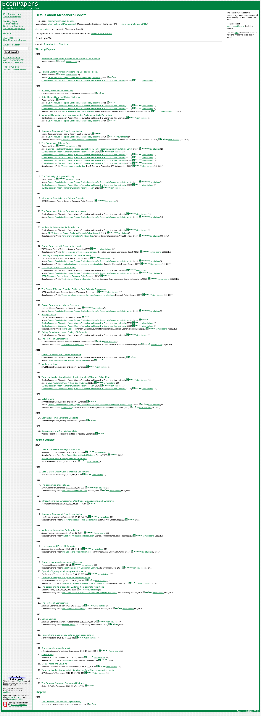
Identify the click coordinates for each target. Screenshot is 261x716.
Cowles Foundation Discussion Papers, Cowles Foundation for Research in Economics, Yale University (84, 80)
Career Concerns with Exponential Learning (62, 246)
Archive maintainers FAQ (13, 60)
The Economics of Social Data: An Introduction (64, 211)
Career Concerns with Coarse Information (61, 354)
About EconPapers (12, 16)
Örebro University (15, 706)
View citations (71, 62)
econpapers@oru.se (235, 26)
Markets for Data (50, 364)
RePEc (21, 681)
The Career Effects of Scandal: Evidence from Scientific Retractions (74, 289)
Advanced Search (11, 45)
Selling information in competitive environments (64, 458)
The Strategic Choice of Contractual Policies (63, 683)
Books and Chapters (13, 26)
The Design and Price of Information (59, 267)
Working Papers (11, 21)
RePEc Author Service (101, 33)
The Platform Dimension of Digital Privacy (61, 701)
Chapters (63, 44)
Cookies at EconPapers (13, 62)
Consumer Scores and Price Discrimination (62, 131)
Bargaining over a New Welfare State (59, 431)
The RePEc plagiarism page (14, 69)
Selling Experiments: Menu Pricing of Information (65, 332)
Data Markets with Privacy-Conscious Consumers (65, 471)
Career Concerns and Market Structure (60, 305)
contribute (7, 692)
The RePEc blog (11, 67)
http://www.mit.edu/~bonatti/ (61, 21)
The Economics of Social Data (56, 143)
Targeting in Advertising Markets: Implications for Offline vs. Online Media (76, 377)
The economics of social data (73, 166)
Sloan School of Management (62, 24)
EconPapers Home (12, 14)
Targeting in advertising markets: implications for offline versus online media (78, 670)
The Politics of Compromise (55, 339)
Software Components (14, 28)
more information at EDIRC (134, 24)
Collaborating (48, 399)
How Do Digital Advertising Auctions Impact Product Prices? (70, 72)
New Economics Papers (14, 40)
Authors (7, 33)
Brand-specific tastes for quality (56, 648)
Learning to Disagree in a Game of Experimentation (66, 255)
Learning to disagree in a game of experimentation (82, 264)
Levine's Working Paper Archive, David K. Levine (68, 360)
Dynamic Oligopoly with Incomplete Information (64, 571)
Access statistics (43, 29)
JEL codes (8, 38)
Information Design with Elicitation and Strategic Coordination (71, 58)
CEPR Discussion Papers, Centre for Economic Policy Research (74, 78)
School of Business (19, 705)
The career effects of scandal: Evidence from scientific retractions (87, 295)
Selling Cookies (49, 314)
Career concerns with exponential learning (78, 252)
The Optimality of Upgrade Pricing (58, 176)
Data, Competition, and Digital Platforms (61, 97)
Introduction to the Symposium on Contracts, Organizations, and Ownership (78, 501)
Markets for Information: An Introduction (60, 227)
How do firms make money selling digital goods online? (68, 635)
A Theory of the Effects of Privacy (57, 90)
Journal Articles (10, 24)
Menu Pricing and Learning (54, 664)
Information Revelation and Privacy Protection (63, 198)
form (236, 32)
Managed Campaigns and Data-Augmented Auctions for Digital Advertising (77, 115)
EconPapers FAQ (11, 57)
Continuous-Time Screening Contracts (60, 418)
